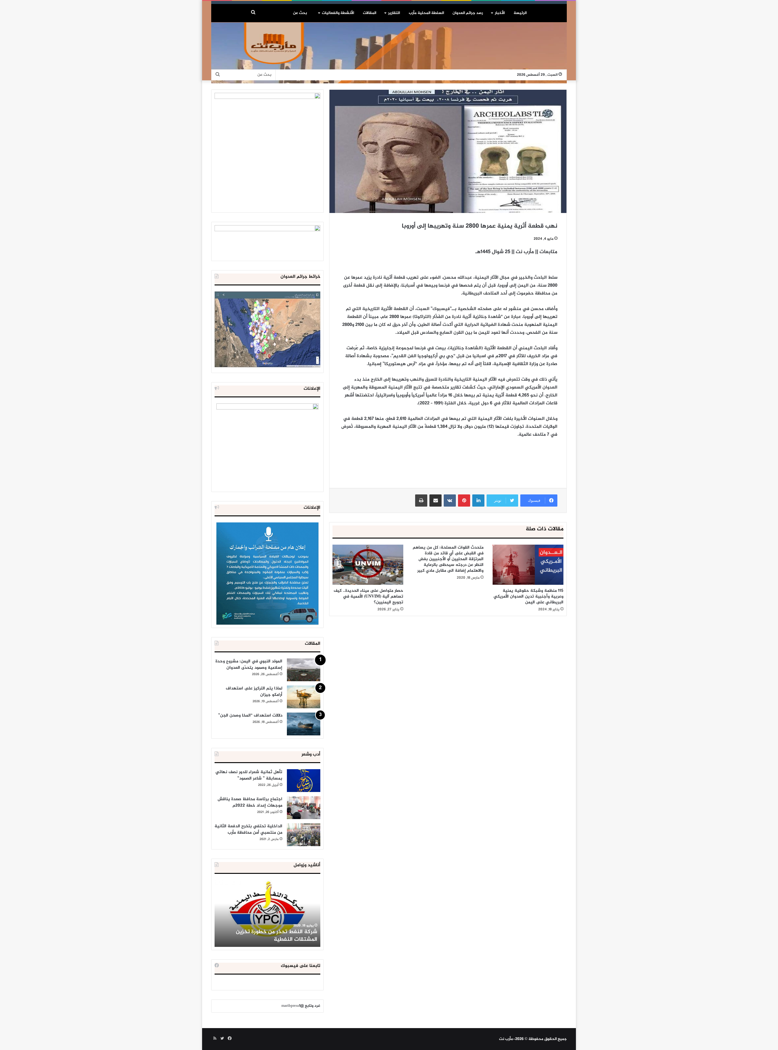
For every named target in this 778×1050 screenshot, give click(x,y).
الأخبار (500, 13)
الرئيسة (520, 13)
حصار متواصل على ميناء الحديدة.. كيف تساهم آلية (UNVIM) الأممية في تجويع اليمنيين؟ (368, 596)
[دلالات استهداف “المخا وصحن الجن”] (303, 724)
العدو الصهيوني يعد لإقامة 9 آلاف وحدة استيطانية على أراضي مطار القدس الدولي (267, 935)
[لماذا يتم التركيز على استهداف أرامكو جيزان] (303, 696)
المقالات (369, 13)
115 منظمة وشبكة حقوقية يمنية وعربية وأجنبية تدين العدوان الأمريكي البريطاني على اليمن (528, 596)
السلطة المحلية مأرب (426, 13)
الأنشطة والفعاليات (338, 13)
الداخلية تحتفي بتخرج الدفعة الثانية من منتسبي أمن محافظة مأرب (248, 829)
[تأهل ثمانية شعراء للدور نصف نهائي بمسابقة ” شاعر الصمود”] (303, 780)
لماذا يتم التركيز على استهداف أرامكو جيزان (254, 691)
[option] (267, 913)
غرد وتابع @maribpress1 (300, 1006)
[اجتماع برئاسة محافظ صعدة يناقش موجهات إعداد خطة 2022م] (303, 807)
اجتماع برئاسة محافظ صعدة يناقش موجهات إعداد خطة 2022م (250, 802)
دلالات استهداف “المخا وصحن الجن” (250, 715)
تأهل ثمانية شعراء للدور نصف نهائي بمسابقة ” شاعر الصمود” (248, 775)
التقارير (394, 13)
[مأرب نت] (389, 53)
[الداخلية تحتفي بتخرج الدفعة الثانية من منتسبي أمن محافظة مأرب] (303, 834)
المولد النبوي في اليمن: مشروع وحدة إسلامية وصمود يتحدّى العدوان (248, 664)
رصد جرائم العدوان (468, 13)
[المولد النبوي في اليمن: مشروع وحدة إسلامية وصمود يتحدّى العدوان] (303, 669)
